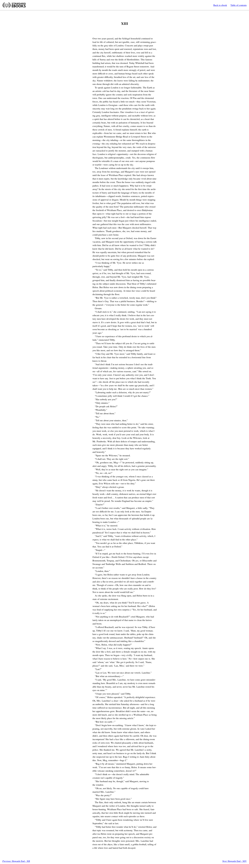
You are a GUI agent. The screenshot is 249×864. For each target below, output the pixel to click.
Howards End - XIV (234, 861)
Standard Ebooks (14, 5)
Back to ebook (220, 5)
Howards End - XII (16, 861)
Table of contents (238, 5)
